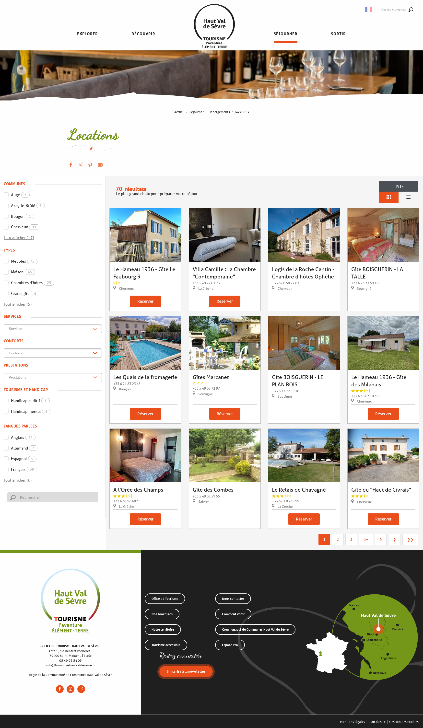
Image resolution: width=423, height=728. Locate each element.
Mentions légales (352, 722)
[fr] (369, 9)
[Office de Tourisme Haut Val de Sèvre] (214, 33)
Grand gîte (23, 293)
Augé (18, 194)
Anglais (21, 437)
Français (22, 469)
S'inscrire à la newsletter (186, 671)
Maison (21, 271)
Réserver (145, 301)
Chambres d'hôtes (31, 282)
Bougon (21, 216)
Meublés (22, 261)
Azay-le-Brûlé (26, 205)
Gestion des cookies (404, 722)
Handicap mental (29, 411)
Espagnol (22, 458)
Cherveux (23, 226)
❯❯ (410, 539)
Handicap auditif (29, 400)
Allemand (22, 448)
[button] (369, 9)
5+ (366, 539)
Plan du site (377, 722)
